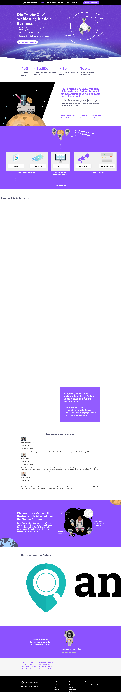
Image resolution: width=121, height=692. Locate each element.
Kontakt (74, 2)
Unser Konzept (51, 2)
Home (43, 2)
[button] (91, 2)
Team (67, 2)
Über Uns (60, 2)
